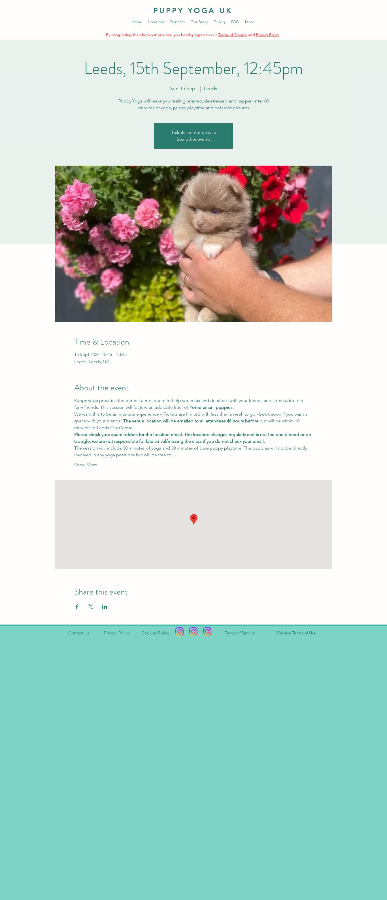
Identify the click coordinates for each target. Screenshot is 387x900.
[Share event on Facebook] (77, 606)
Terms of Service (232, 34)
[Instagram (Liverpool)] (207, 631)
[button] (156, 21)
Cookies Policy (155, 633)
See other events (193, 139)
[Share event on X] (90, 606)
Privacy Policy (267, 34)
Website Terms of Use (296, 633)
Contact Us (78, 633)
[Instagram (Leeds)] (179, 631)
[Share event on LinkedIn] (104, 606)
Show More (85, 464)
